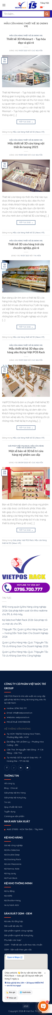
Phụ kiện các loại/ (12, 940)
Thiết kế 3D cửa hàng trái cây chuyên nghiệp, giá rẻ (26, 245)
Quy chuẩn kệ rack (13, 807)
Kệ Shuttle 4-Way (12, 900)
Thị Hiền (37, 256)
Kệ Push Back (10, 878)
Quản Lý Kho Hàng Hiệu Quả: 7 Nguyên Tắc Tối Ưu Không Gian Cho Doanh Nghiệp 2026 (25, 644)
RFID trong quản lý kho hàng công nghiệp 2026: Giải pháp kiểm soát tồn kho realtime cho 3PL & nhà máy (24, 610)
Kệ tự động (9, 891)
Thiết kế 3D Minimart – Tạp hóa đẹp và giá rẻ (26, 40)
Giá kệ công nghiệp (13, 845)
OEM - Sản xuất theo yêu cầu (18, 949)
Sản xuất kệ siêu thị (13, 926)
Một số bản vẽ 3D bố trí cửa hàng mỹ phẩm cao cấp (26, 452)
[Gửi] (47, 14)
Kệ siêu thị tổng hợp (13, 921)
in (21, 767)
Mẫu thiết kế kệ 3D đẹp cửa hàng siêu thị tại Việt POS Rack (26, 350)
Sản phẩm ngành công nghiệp (18, 930)
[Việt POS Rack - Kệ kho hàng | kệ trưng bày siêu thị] (26, 5)
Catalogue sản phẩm (14, 816)
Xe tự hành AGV (11, 905)
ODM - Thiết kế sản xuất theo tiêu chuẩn (23, 944)
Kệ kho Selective (12, 850)
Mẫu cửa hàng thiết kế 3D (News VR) (25, 35)
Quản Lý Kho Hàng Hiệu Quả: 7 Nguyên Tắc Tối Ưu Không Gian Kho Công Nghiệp (25, 653)
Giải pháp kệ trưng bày (15, 797)
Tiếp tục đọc (26, 122)
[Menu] (4, 5)
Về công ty (9, 783)
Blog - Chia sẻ (10, 788)
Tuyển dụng (9, 811)
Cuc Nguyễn (37, 51)
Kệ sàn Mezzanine (12, 864)
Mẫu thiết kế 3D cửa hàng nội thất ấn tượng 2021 (26, 145)
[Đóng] (45, 973)
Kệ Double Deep (12, 854)
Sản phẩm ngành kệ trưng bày (18, 935)
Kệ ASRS (8, 895)
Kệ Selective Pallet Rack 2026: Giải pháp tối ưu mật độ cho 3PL (24, 621)
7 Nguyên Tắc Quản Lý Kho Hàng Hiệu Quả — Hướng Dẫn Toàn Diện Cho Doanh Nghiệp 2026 (25, 633)
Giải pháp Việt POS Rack (19, 446)
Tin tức (7, 802)
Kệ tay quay (10, 873)
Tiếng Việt (44, 3)
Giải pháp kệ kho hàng (15, 792)
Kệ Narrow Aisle (11, 868)
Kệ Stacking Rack (12, 859)
